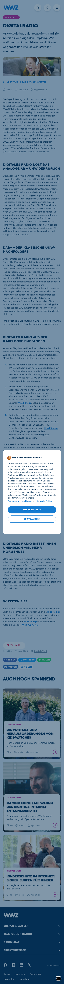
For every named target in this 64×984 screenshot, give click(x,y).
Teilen (11, 660)
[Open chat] (59, 979)
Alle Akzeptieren (32, 510)
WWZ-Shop (30, 621)
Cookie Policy (44, 501)
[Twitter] (29, 965)
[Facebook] (5, 965)
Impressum (20, 974)
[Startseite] (11, 917)
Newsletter (25, 979)
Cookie (7, 974)
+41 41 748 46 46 (29, 625)
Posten (12, 667)
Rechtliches (35, 974)
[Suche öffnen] (47, 7)
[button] (14, 645)
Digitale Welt (40, 90)
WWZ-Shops (24, 403)
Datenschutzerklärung (20, 501)
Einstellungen (32, 519)
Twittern (29, 660)
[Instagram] (13, 965)
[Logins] (37, 7)
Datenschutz (9, 979)
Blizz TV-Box (53, 612)
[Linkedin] (21, 965)
